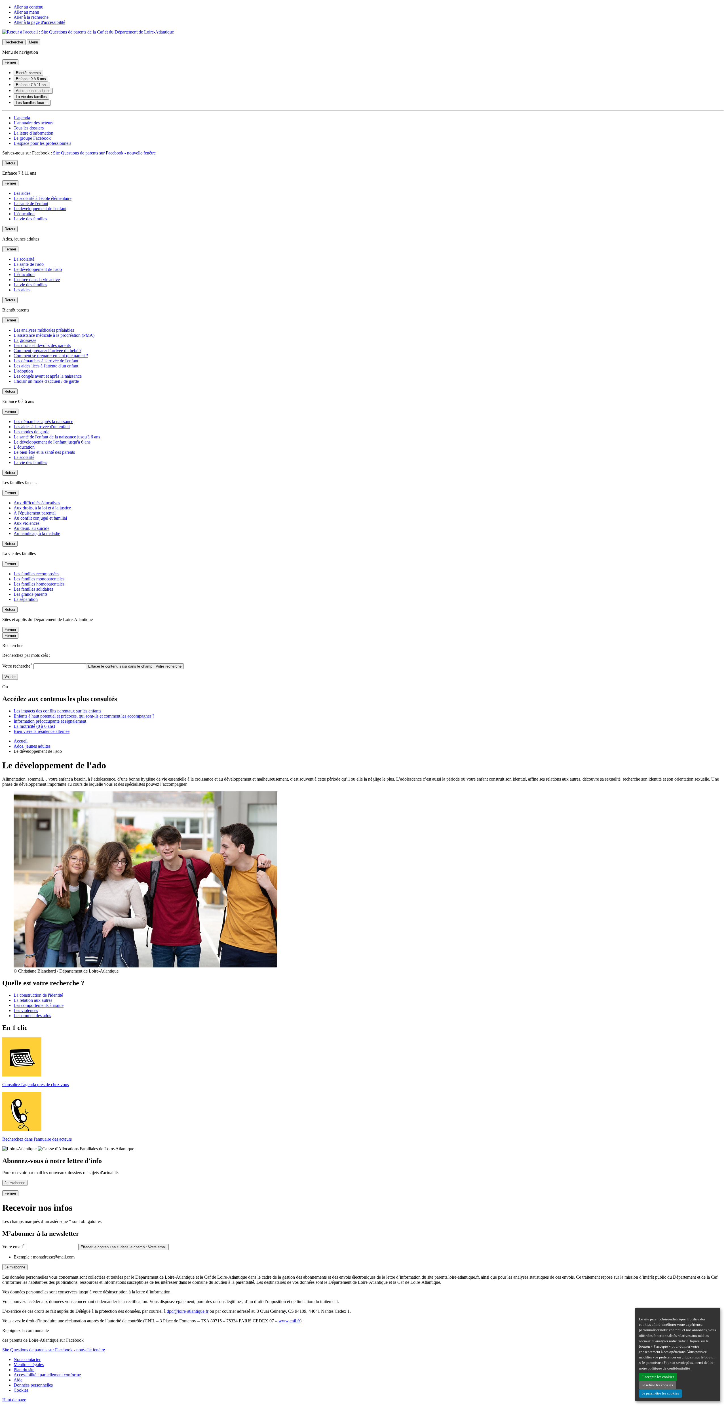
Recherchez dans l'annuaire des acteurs (37, 1139)
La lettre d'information (33, 133)
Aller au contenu (28, 7)
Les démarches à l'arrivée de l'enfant (46, 360)
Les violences (26, 1010)
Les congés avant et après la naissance (48, 376)
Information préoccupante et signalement (50, 721)
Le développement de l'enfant (40, 208)
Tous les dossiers (29, 128)
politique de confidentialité (669, 1368)
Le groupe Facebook (32, 138)
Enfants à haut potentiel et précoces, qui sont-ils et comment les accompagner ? (84, 716)
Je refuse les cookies (657, 1385)
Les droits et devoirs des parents (42, 345)
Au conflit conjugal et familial (40, 518)
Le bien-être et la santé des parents (44, 452)
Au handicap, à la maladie (37, 533)
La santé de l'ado (29, 264)
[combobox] (59, 666)
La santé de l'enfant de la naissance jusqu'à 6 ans (57, 436)
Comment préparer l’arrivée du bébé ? (47, 350)
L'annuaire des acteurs (33, 122)
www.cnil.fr (289, 1320)
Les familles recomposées (36, 573)
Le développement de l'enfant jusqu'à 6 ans (52, 442)
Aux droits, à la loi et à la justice (42, 507)
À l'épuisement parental (35, 513)
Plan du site (24, 1369)
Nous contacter (27, 1359)
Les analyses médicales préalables (44, 330)
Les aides (22, 193)
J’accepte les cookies (658, 1377)
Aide (18, 1379)
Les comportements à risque (39, 1005)
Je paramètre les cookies (660, 1393)
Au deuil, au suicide (31, 528)
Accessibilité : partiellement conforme (47, 1374)
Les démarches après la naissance (43, 421)
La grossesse (25, 340)
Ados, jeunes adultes (33, 91)
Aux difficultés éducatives (37, 502)
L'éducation (24, 213)
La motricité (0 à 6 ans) (34, 726)
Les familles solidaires (33, 589)
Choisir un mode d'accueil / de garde (46, 381)
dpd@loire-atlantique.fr (187, 1311)
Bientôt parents (28, 73)
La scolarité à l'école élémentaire (42, 198)
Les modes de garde (31, 431)
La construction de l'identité (38, 995)
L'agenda (22, 117)
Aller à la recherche (31, 17)
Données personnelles (33, 1385)
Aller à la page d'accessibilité (39, 22)
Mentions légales (29, 1364)
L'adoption (23, 371)
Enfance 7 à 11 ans (32, 85)
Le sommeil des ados (32, 1015)
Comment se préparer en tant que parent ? (51, 355)
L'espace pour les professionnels (42, 143)
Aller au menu (26, 12)
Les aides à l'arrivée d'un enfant (42, 426)
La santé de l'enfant (31, 203)
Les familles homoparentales (39, 584)
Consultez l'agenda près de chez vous (35, 1084)
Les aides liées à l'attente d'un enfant (46, 365)
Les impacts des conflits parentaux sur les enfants (57, 710)
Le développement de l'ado (38, 269)
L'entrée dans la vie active (37, 279)
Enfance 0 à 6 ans (31, 79)
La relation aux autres (33, 1000)
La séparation (26, 599)
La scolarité (24, 259)
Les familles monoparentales (39, 578)
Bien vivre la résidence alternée (41, 731)
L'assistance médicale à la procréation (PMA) (54, 335)
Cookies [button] (21, 1390)
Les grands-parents (30, 594)
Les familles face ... (32, 103)
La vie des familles (31, 97)
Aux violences (26, 523)
